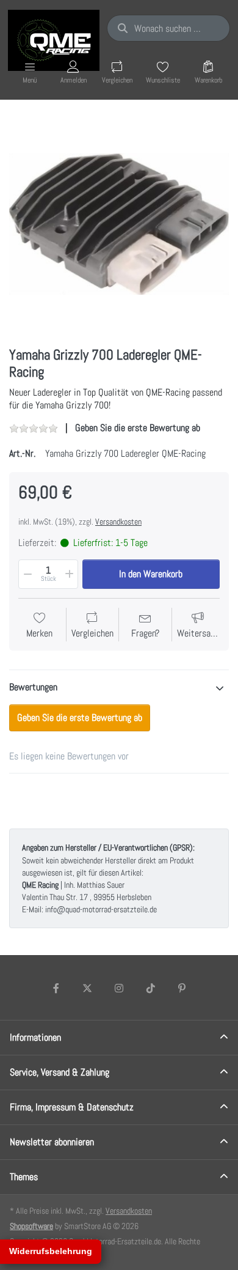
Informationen (35, 1037)
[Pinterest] (181, 988)
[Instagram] (119, 988)
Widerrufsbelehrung (50, 1251)
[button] (27, 574)
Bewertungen (33, 687)
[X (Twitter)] (87, 988)
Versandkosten (118, 521)
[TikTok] (150, 988)
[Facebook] (56, 988)
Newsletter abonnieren (52, 1141)
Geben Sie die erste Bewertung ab (137, 427)
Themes (24, 1176)
